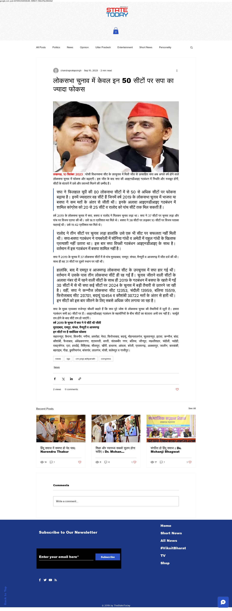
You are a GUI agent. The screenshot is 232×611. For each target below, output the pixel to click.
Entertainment (125, 47)
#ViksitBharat (173, 548)
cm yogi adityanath (85, 358)
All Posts (41, 47)
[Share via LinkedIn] (71, 378)
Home (165, 526)
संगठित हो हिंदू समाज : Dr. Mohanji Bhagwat (166, 449)
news (58, 358)
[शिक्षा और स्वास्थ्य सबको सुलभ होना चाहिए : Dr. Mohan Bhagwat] (116, 428)
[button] (116, 30)
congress (106, 358)
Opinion (84, 47)
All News (168, 540)
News (70, 47)
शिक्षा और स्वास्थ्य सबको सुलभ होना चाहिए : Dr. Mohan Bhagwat (115, 450)
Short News (145, 47)
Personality (165, 47)
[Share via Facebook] (54, 378)
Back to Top (5, 596)
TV (163, 555)
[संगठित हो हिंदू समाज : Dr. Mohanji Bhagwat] (171, 428)
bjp (68, 358)
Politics (56, 47)
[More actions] (177, 71)
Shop (164, 563)
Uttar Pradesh (103, 47)
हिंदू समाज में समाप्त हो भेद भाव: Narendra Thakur (57, 449)
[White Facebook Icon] (40, 580)
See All (192, 408)
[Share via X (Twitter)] (63, 378)
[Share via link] (79, 378)
